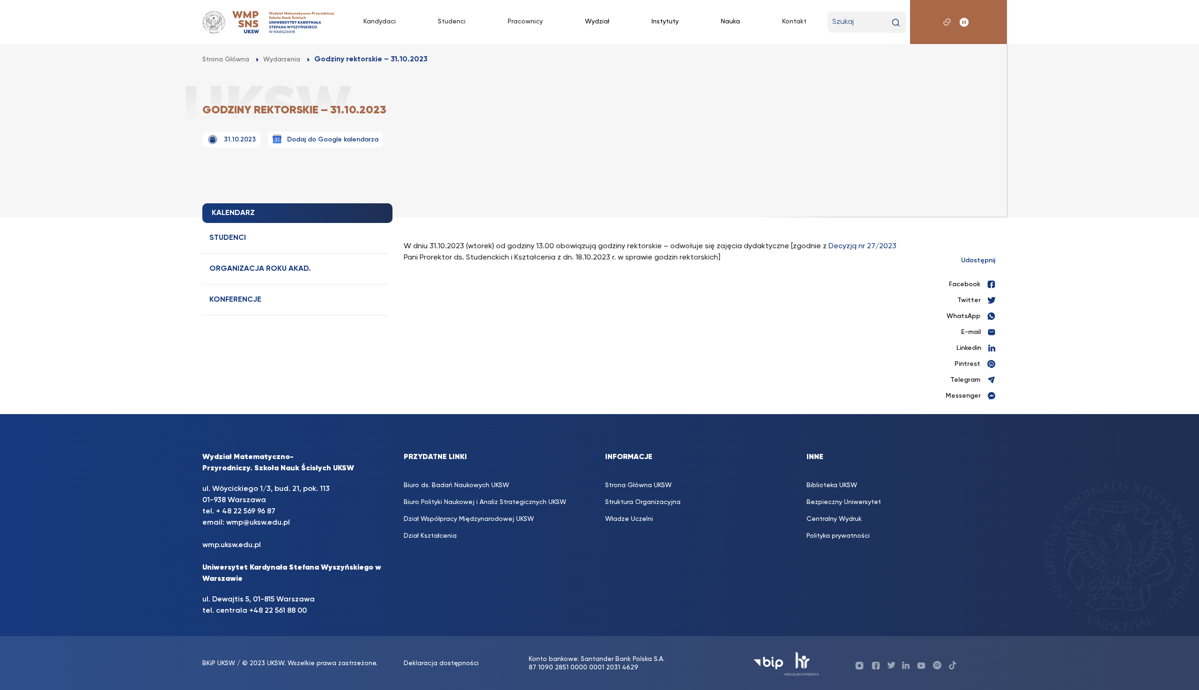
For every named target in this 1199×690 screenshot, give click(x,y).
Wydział (597, 21)
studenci (227, 238)
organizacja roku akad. (260, 269)
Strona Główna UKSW (638, 485)
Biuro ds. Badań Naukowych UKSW (456, 485)
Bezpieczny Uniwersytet (844, 502)
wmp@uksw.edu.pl (258, 523)
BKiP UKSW (218, 663)
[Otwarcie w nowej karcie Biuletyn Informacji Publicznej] (768, 663)
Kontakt (794, 21)
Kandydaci (379, 21)
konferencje (235, 300)
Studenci (452, 21)
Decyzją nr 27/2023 (862, 246)
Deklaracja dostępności (441, 663)
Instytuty (665, 21)
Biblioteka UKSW (832, 485)
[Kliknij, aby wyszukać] (895, 22)
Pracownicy (525, 21)
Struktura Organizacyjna (643, 502)
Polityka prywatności (838, 536)
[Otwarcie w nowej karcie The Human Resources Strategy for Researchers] (801, 663)
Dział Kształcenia (430, 536)
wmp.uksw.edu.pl (231, 545)
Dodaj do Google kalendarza (332, 139)
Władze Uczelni (629, 519)
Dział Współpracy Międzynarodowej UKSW (469, 519)
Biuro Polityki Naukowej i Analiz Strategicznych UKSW (485, 502)
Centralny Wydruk (834, 519)
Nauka (730, 21)
